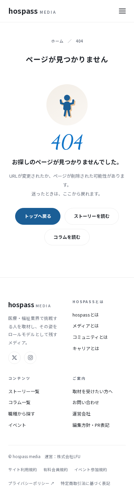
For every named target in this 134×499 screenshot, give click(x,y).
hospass (32, 10)
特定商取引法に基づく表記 (85, 483)
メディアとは (85, 325)
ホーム (57, 41)
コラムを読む (67, 237)
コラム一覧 (19, 402)
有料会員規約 (55, 469)
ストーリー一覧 (24, 391)
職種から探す (21, 413)
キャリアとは (85, 348)
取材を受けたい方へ (92, 391)
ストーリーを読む (92, 216)
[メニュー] (122, 11)
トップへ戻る (37, 216)
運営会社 (81, 413)
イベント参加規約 (90, 469)
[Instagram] (30, 358)
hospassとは (85, 314)
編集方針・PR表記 (90, 425)
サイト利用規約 (22, 469)
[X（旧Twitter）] (14, 358)
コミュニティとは (90, 337)
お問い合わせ (85, 402)
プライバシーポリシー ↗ (31, 483)
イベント (17, 425)
